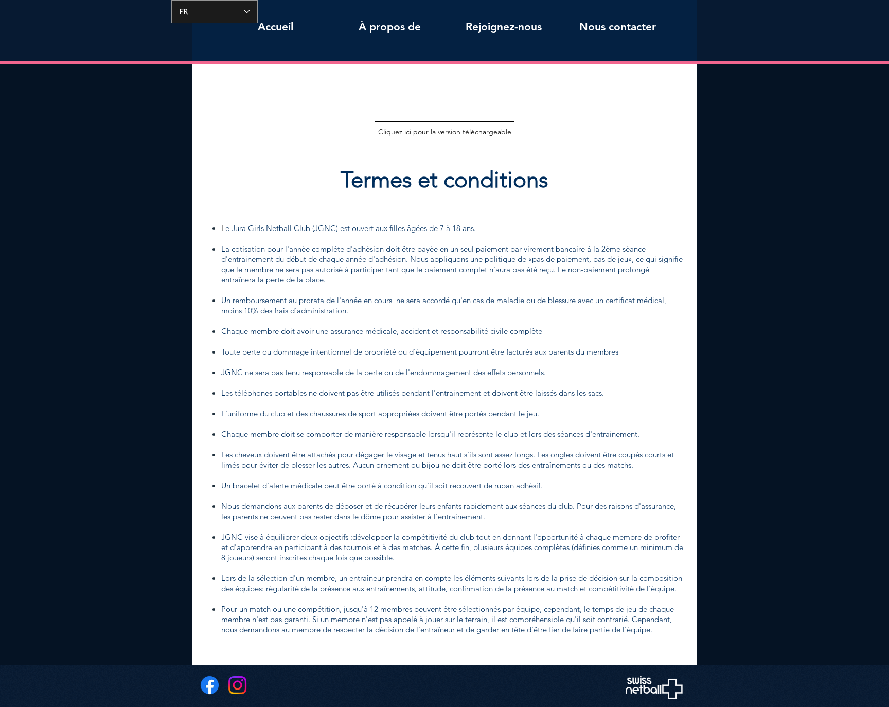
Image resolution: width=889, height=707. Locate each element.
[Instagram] (237, 685)
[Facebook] (210, 685)
